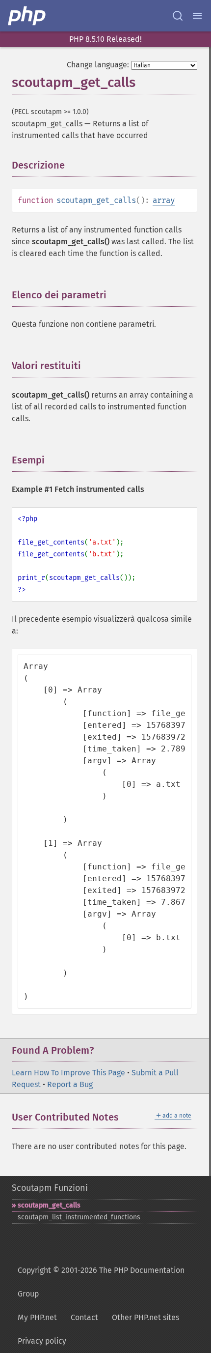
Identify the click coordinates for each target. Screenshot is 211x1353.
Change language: (98, 64)
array (164, 200)
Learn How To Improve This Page (68, 1072)
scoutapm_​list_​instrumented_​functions (79, 1217)
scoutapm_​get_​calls (49, 1205)
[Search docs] (177, 16)
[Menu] (197, 16)
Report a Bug (70, 1084)
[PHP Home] (27, 15)
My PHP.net (37, 1317)
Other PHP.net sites (145, 1317)
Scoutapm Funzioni (50, 1187)
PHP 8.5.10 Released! (105, 39)
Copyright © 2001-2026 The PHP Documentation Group (101, 1282)
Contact (84, 1317)
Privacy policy (42, 1341)
